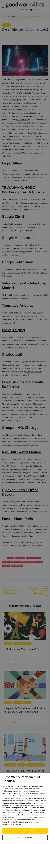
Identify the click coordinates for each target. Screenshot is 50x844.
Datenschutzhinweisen (12, 824)
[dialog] (25, 422)
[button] (25, 838)
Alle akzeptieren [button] (25, 831)
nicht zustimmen (37, 815)
